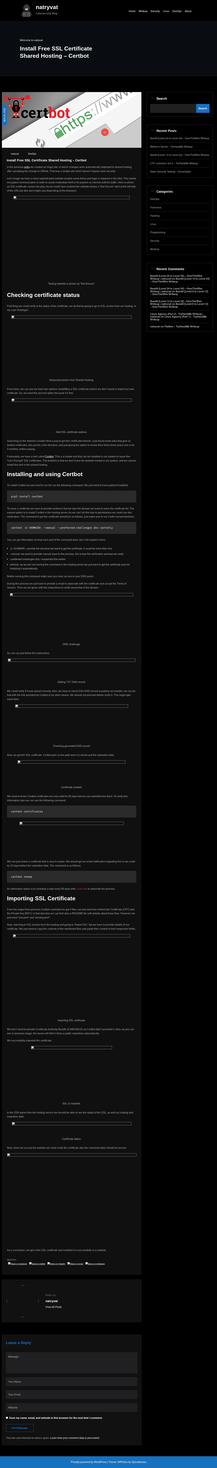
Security (154, 240)
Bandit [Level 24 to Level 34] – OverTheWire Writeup (179, 138)
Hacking (154, 215)
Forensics (155, 207)
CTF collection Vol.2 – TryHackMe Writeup (174, 163)
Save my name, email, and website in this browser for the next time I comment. (55, 1418)
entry (27, 167)
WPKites (123, 1462)
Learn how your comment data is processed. (75, 1438)
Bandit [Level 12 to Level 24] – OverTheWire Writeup (179, 155)
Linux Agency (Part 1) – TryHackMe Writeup (178, 318)
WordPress (100, 1462)
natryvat (47, 7)
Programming (157, 232)
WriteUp (154, 249)
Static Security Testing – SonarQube (170, 171)
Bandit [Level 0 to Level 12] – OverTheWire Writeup (179, 292)
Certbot (49, 456)
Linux (153, 224)
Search (161, 98)
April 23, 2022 (4, 115)
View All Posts (53, 1307)
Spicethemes (139, 1462)
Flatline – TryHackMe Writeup (181, 326)
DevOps (32, 153)
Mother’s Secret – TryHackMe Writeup (171, 146)
